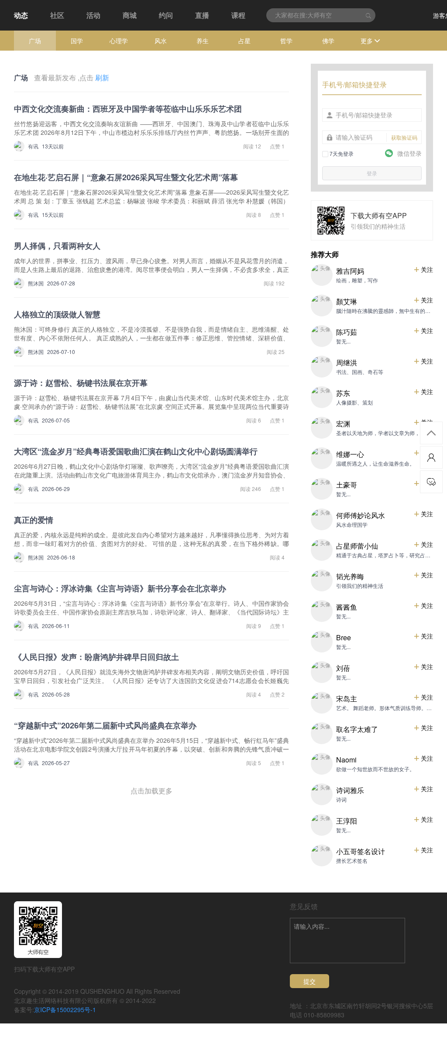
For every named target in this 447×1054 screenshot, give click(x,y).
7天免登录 (341, 153)
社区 (57, 15)
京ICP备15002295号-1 (65, 1009)
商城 (130, 15)
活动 (93, 15)
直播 (202, 15)
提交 (309, 981)
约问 (166, 15)
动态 (21, 15)
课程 (238, 15)
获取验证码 (404, 137)
